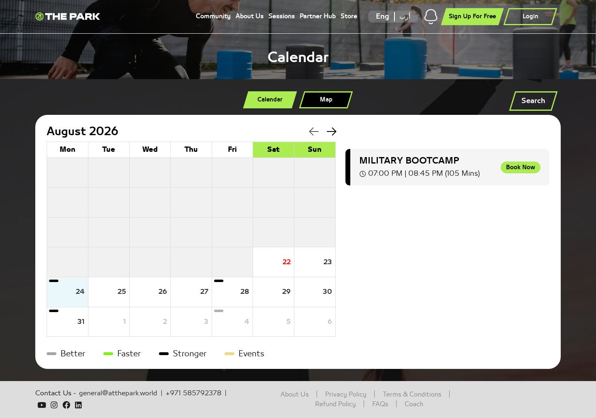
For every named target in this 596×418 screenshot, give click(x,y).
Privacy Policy (346, 394)
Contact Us (53, 393)
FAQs (380, 404)
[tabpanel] (298, 242)
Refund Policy (335, 404)
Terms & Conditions (412, 394)
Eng (382, 16)
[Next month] (327, 132)
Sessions (281, 16)
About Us (250, 16)
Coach (414, 404)
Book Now (520, 167)
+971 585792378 (193, 393)
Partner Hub (318, 16)
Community (213, 16)
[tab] (270, 99)
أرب (404, 16)
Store (349, 16)
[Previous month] (309, 132)
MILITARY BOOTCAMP (409, 160)
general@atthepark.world (118, 393)
